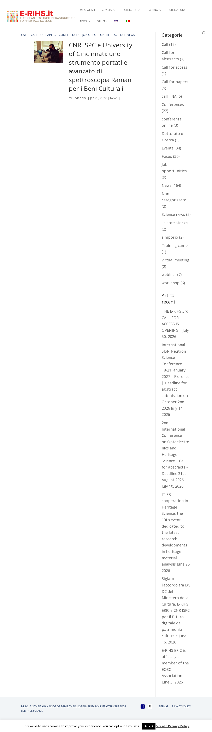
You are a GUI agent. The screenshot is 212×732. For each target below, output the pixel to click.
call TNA (169, 96)
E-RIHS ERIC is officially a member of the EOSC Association (175, 663)
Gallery (102, 21)
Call (24, 35)
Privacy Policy (181, 706)
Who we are (87, 10)
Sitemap (164, 706)
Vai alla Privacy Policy (172, 726)
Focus (167, 156)
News (114, 98)
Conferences (69, 35)
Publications (176, 10)
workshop (170, 282)
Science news (124, 35)
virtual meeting (175, 259)
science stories (175, 222)
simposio (170, 237)
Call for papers (43, 35)
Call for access (174, 67)
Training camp (175, 245)
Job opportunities (96, 35)
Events (167, 148)
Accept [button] (149, 726)
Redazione (80, 98)
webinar (169, 274)
